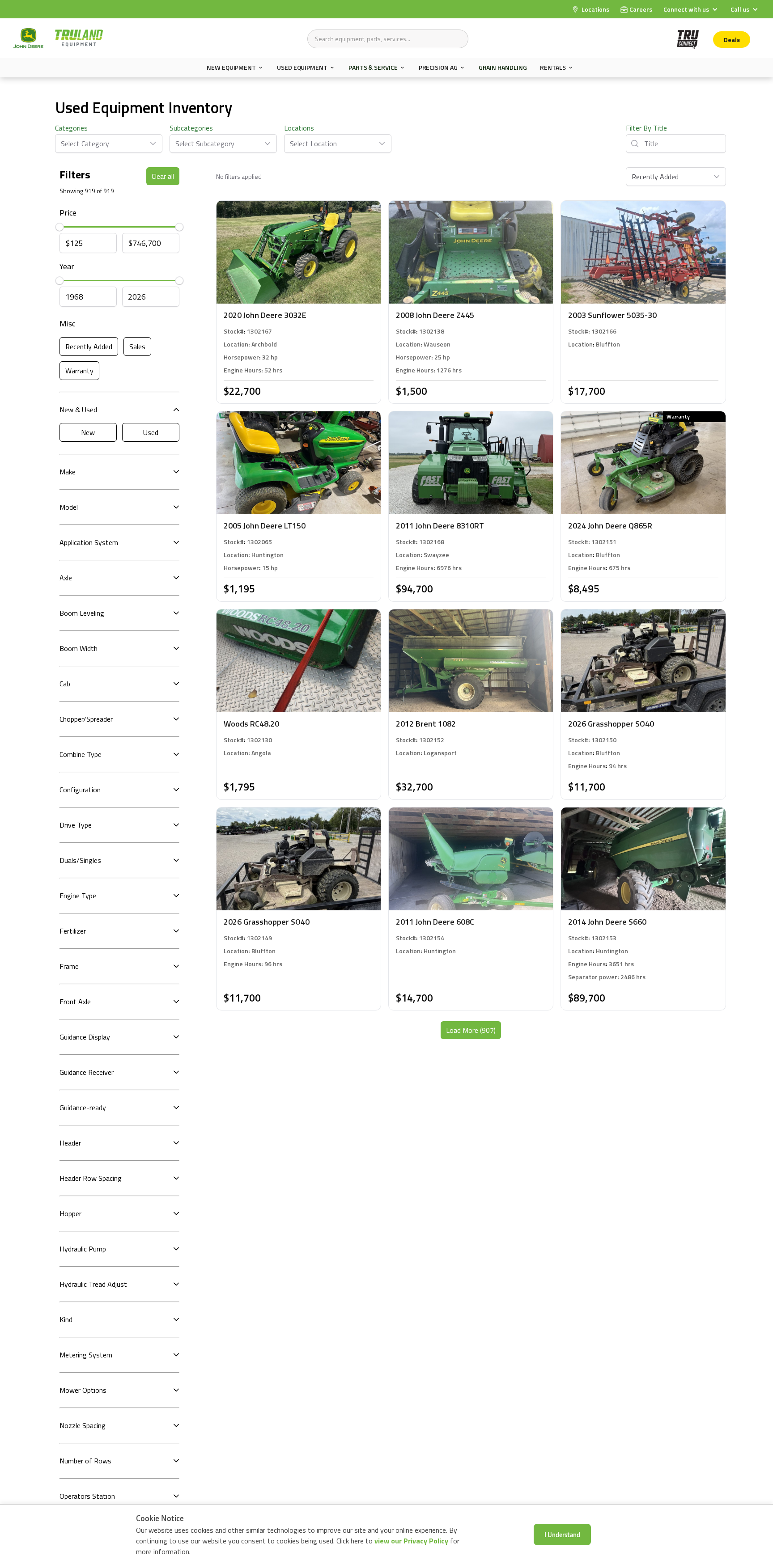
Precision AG (438, 67)
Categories (71, 127)
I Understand (562, 1534)
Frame (69, 966)
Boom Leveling (81, 613)
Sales (137, 346)
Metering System (85, 1354)
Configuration (80, 789)
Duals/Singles (80, 860)
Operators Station (87, 1496)
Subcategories (191, 127)
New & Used (78, 409)
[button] (691, 9)
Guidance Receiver (86, 1072)
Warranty (79, 370)
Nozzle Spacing (82, 1425)
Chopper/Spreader (86, 719)
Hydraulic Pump (82, 1248)
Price (67, 213)
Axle (65, 577)
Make (67, 471)
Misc (67, 323)
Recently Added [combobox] (655, 176)
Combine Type (80, 754)
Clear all (163, 176)
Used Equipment (302, 67)
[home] (58, 38)
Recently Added (88, 346)
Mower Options (82, 1390)
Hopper (70, 1213)
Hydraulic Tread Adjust (93, 1284)
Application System (88, 542)
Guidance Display (84, 1036)
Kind (65, 1319)
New (88, 432)
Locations (299, 127)
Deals (732, 39)
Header (70, 1142)
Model (68, 507)
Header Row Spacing (90, 1178)
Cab (64, 683)
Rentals (552, 67)
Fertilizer (72, 931)
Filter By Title (646, 127)
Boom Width (78, 648)
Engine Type (77, 895)
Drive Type (75, 825)
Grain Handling (503, 67)
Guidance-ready (82, 1107)
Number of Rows (85, 1460)
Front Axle (75, 1001)
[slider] (59, 226)
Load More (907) (471, 1030)
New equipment (231, 67)
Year (66, 266)
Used (150, 432)
